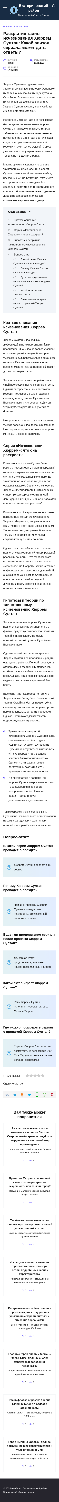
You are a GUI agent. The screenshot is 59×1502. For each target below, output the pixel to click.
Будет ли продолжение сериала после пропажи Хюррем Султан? (31, 281)
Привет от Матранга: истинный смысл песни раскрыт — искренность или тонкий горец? (30, 1182)
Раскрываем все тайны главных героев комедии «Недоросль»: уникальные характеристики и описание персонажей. (29, 1314)
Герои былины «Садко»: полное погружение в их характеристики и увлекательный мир (29, 1446)
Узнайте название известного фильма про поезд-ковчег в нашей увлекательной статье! (29, 1224)
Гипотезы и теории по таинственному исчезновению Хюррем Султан (26, 244)
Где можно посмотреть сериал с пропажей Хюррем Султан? (29, 303)
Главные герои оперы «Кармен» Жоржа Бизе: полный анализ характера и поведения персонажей (29, 1360)
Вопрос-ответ (22, 254)
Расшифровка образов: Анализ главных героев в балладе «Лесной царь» (29, 1403)
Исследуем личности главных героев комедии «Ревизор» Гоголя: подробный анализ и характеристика (29, 1268)
